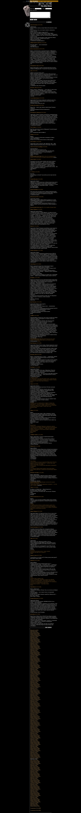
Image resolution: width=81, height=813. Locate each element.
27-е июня (36, 166)
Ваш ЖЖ (33, 162)
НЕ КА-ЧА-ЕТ (34, 163)
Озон (45, 490)
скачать (54, 157)
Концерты (40, 485)
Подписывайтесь (33, 341)
